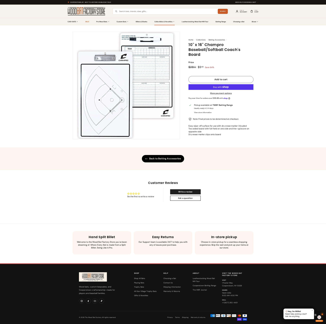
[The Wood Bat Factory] (86, 11)
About (254, 22)
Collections (201, 40)
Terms (177, 317)
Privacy (170, 317)
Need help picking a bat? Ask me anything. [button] (299, 313)
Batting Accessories (217, 40)
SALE (87, 22)
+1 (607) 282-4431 (230, 302)
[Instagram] (81, 301)
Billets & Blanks (141, 22)
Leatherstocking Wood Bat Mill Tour (195, 22)
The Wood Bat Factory (93, 317)
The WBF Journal (200, 290)
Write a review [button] (185, 191)
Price (191, 62)
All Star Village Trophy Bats (145, 291)
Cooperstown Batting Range (204, 285)
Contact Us (168, 283)
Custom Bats (121, 22)
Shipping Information (172, 287)
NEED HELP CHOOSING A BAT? (247, 2)
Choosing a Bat (238, 22)
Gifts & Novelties (141, 295)
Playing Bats (139, 283)
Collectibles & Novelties (163, 22)
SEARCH (223, 11)
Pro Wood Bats (101, 22)
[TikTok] (101, 301)
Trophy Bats (139, 287)
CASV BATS (72, 22)
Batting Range (221, 22)
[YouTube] (95, 301)
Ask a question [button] (185, 198)
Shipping (185, 317)
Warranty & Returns (171, 291)
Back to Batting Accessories (165, 158)
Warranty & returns (198, 317)
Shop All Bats (139, 278)
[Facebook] (88, 301)
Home (190, 40)
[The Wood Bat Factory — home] (98, 277)
